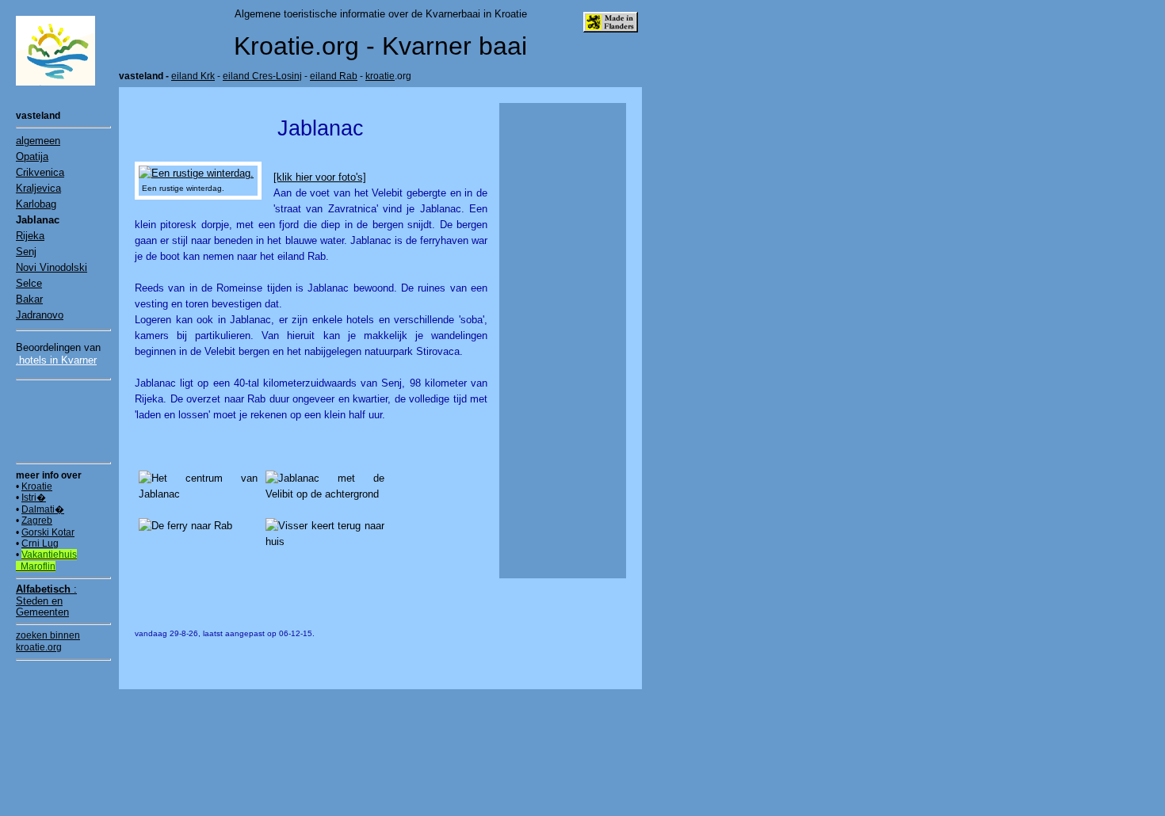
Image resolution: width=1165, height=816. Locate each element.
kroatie (380, 76)
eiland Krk (193, 76)
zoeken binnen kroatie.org (48, 641)
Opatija (32, 156)
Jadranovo (39, 315)
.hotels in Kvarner (56, 360)
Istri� (33, 497)
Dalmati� (42, 509)
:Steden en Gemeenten (46, 600)
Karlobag (36, 204)
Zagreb (36, 520)
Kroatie (36, 486)
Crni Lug (40, 543)
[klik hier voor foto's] (319, 177)
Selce (29, 283)
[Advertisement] (63, 420)
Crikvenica (40, 172)
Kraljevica (38, 188)
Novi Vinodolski (51, 267)
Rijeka (30, 236)
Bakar (29, 299)
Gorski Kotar (47, 532)
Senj (26, 251)
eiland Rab (333, 76)
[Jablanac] (196, 173)
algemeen (38, 141)
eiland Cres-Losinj (262, 76)
